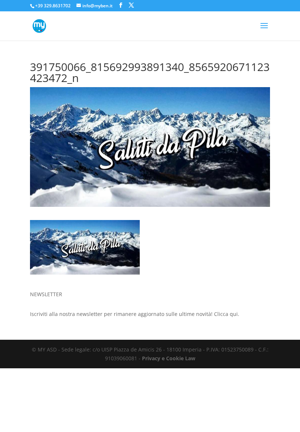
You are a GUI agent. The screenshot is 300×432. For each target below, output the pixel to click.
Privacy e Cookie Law (168, 358)
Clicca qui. (226, 313)
